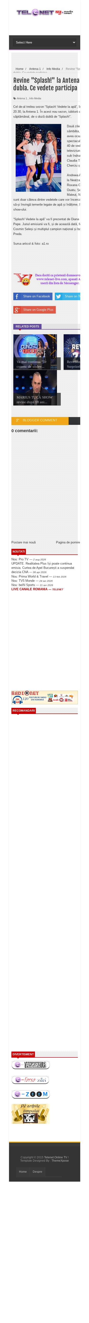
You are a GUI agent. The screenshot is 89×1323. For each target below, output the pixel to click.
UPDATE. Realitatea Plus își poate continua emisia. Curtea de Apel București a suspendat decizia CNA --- (42, 568)
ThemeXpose (60, 1160)
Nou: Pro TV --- (28, 559)
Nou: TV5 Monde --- (32, 580)
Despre (37, 1171)
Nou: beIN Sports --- (32, 585)
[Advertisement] (50, 629)
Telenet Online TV (56, 1157)
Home (23, 1171)
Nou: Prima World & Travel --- (38, 576)
